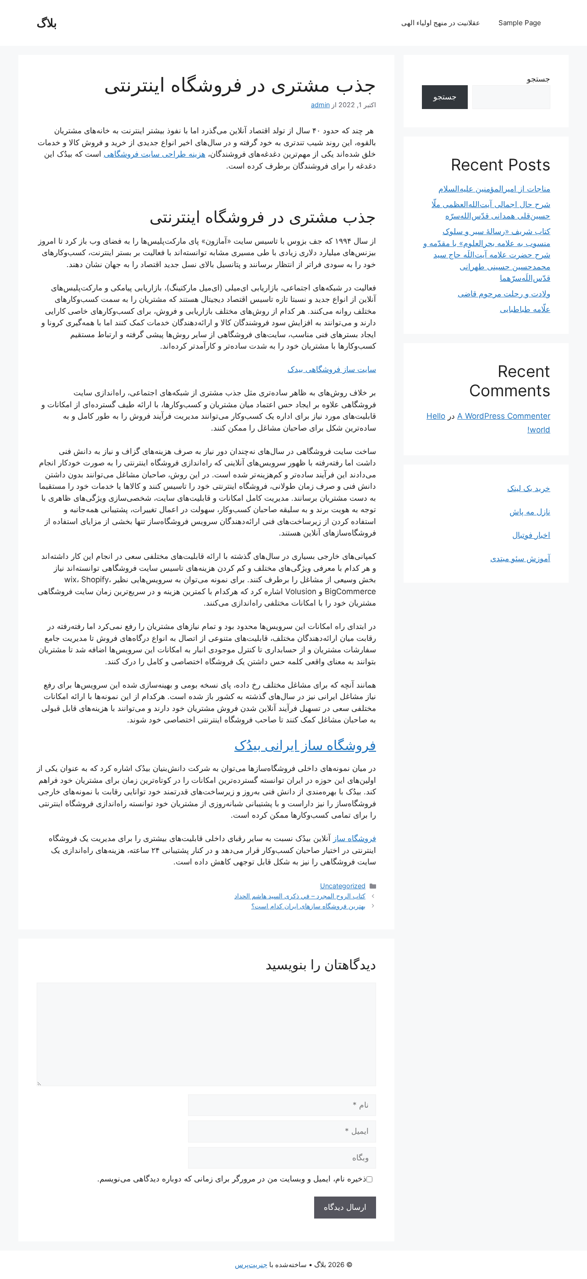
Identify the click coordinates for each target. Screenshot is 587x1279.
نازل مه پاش (529, 511)
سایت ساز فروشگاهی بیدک (332, 369)
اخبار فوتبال (531, 535)
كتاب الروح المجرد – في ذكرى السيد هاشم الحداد (299, 896)
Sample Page (519, 22)
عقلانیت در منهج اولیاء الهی (440, 22)
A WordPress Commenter (503, 416)
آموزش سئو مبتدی (520, 558)
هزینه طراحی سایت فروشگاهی (154, 154)
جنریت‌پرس (251, 1264)
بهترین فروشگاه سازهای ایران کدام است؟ (308, 906)
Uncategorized (342, 886)
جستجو (538, 78)
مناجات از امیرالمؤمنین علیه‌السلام (494, 188)
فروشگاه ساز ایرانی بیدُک (305, 745)
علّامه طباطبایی (525, 309)
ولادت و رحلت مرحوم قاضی (504, 293)
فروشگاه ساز (354, 838)
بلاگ (47, 23)
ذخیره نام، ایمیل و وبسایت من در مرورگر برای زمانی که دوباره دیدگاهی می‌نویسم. (231, 1178)
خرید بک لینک (528, 488)
